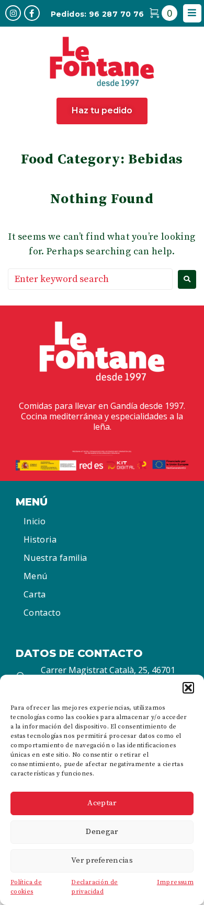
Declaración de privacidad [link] (94, 887)
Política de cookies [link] (26, 887)
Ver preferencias (102, 860)
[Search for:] (90, 279)
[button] (188, 688)
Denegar (102, 832)
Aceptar (101, 803)
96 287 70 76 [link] (116, 14)
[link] (13, 13)
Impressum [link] (175, 882)
